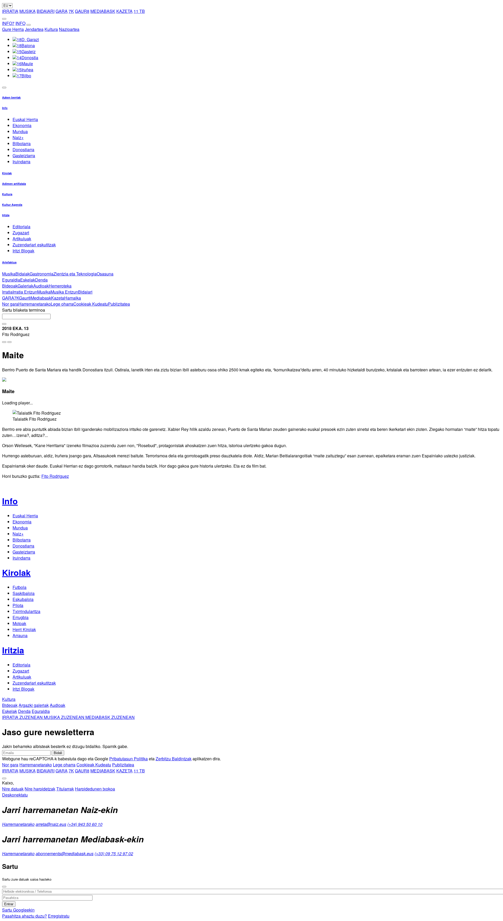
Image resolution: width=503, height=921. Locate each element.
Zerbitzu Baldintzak (174, 759)
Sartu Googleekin (18, 910)
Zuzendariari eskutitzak (34, 245)
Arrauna (20, 635)
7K (71, 11)
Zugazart (21, 233)
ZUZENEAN (23, 717)
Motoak (19, 623)
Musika (8, 274)
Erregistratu (58, 916)
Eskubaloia (23, 599)
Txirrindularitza (26, 611)
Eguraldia (11, 280)
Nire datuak (13, 789)
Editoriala (21, 227)
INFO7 (8, 23)
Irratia (7, 292)
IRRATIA (10, 11)
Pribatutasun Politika (128, 759)
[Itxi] (4, 886)
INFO (20, 23)
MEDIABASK (102, 11)
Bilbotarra (22, 143)
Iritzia (5, 215)
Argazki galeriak (34, 705)
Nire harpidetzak (40, 789)
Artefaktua (9, 262)
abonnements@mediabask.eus (65, 853)
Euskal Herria (25, 119)
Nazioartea (69, 29)
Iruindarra (21, 162)
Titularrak (65, 789)
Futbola (19, 587)
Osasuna (105, 274)
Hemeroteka (60, 286)
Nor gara (10, 304)
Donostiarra (23, 150)
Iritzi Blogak (23, 251)
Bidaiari (85, 292)
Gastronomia (41, 274)
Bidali (58, 753)
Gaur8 (25, 298)
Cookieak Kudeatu (90, 304)
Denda (41, 280)
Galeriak (25, 286)
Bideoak (10, 286)
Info (5, 108)
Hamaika (72, 298)
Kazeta (57, 298)
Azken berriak (11, 97)
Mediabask (41, 298)
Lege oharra (62, 304)
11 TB (139, 11)
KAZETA (124, 11)
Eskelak (27, 280)
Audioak (41, 286)
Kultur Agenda (12, 205)
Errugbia (21, 617)
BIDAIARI (45, 11)
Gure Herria (13, 29)
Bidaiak (22, 274)
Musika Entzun (64, 292)
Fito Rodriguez (55, 476)
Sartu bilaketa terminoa (23, 310)
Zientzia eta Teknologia (75, 274)
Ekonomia (22, 125)
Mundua (20, 131)
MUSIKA (27, 11)
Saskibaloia (24, 593)
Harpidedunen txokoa (95, 789)
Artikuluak (22, 239)
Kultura (51, 29)
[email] (9, 342)
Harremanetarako (34, 304)
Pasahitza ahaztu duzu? (24, 916)
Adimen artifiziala (14, 184)
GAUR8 (82, 11)
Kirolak (7, 173)
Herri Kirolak (24, 629)
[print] (4, 342)
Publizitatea (119, 304)
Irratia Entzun (25, 292)
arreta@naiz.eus (51, 824)
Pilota (18, 605)
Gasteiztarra (24, 156)
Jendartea (34, 29)
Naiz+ (18, 137)
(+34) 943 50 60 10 (84, 824)
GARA (62, 11)
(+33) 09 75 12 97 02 (114, 853)
